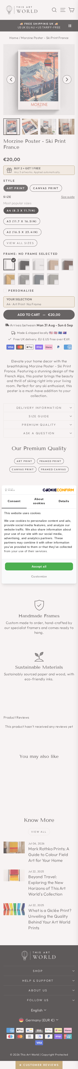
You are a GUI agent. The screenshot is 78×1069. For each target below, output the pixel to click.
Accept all (39, 566)
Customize (39, 576)
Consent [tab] (14, 501)
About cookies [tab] (39, 501)
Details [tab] (64, 501)
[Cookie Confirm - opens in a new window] (58, 490)
